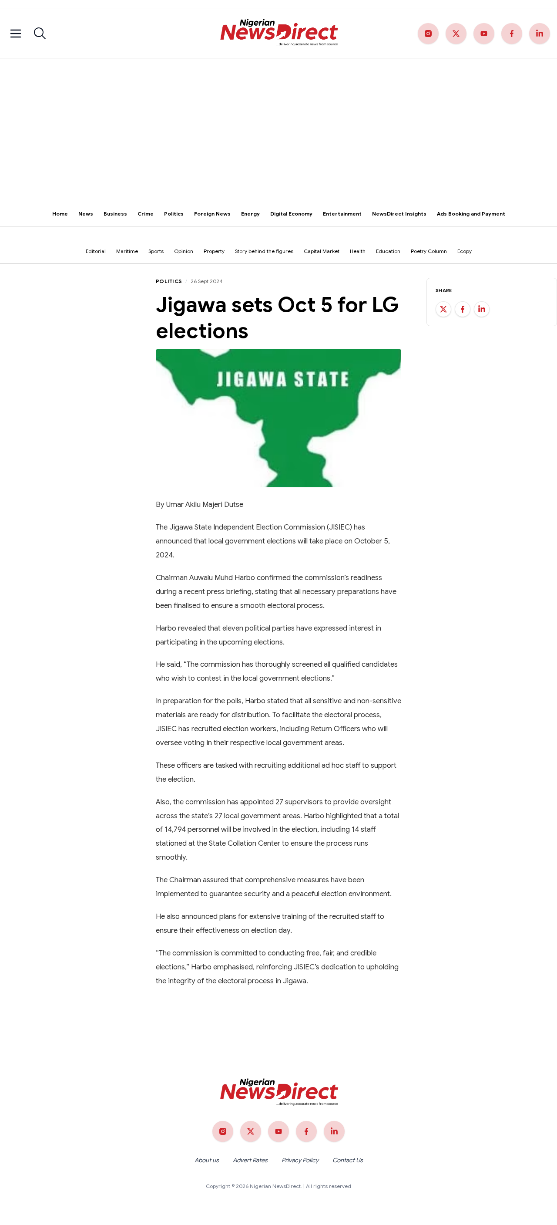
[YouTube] (483, 33)
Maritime (127, 251)
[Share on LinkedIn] (482, 309)
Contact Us (347, 1160)
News (85, 213)
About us (207, 1160)
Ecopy (464, 251)
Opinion (183, 251)
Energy (250, 213)
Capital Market (321, 251)
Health (358, 251)
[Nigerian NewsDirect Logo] (278, 33)
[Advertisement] (278, 124)
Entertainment (342, 213)
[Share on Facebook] (462, 309)
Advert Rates (250, 1160)
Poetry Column (429, 251)
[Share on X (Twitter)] (443, 309)
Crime (146, 213)
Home (60, 213)
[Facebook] (511, 33)
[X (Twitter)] (456, 33)
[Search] (40, 33)
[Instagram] (428, 33)
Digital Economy (291, 213)
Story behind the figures (264, 251)
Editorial (96, 251)
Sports (156, 251)
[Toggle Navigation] (15, 33)
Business (115, 213)
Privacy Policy (300, 1160)
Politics (174, 213)
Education (388, 251)
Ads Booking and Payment (471, 213)
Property (214, 251)
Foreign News (212, 213)
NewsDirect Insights (399, 213)
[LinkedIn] (539, 33)
